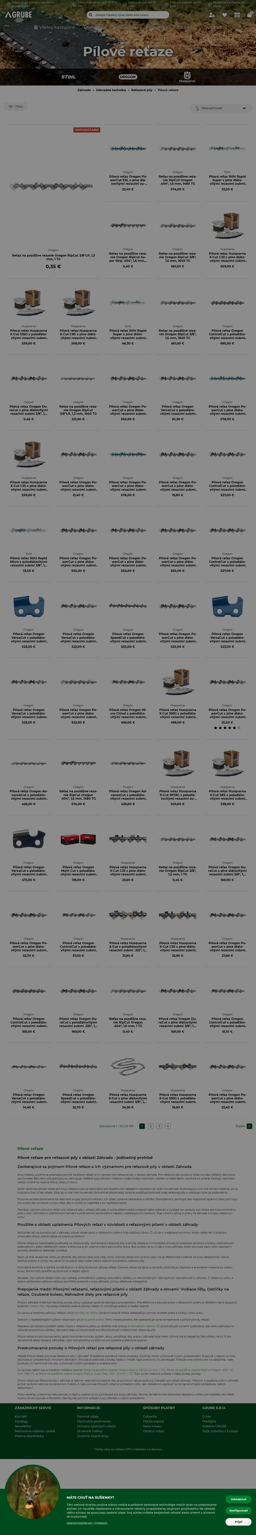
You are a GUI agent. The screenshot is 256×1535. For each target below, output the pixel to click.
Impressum (100, 1522)
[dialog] (128, 767)
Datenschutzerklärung (79, 1522)
